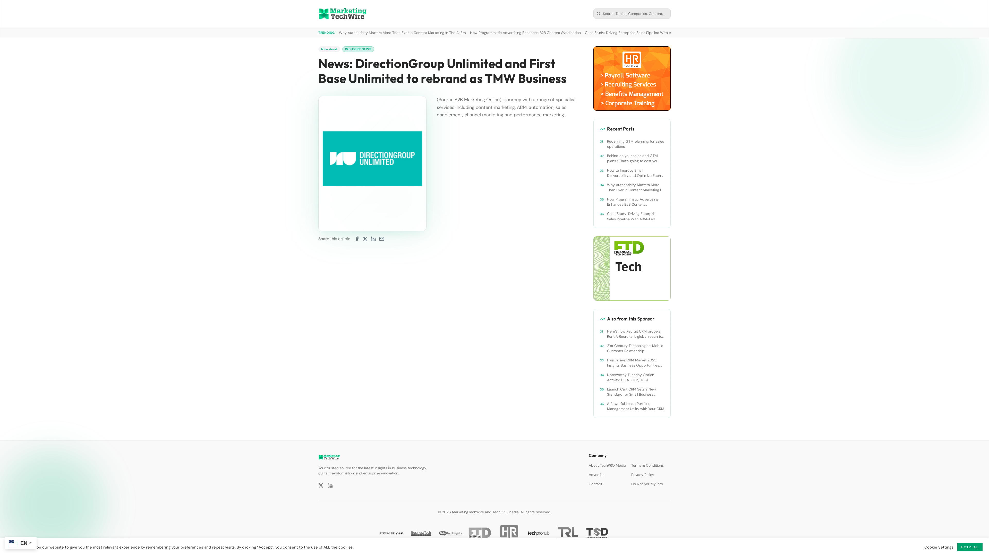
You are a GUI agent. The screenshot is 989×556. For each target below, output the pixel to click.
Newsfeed (329, 49)
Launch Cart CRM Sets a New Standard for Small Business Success (631, 392)
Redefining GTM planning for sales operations (635, 144)
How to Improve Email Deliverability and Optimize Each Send (634, 173)
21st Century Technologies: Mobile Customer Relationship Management (635, 348)
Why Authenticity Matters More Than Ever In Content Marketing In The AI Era (402, 32)
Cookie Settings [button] (938, 547)
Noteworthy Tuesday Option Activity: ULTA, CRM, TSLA (630, 377)
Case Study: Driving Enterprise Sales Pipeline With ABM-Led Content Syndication (652, 32)
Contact (595, 484)
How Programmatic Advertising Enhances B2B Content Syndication (525, 32)
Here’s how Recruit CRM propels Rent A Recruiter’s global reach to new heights (634, 334)
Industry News (358, 49)
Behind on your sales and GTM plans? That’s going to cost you (632, 158)
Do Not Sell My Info (647, 484)
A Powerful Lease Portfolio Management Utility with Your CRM (635, 406)
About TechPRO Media (607, 465)
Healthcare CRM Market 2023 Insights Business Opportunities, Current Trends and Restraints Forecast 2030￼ (633, 363)
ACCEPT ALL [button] (969, 547)
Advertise (596, 474)
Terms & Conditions (647, 465)
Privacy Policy (642, 474)
